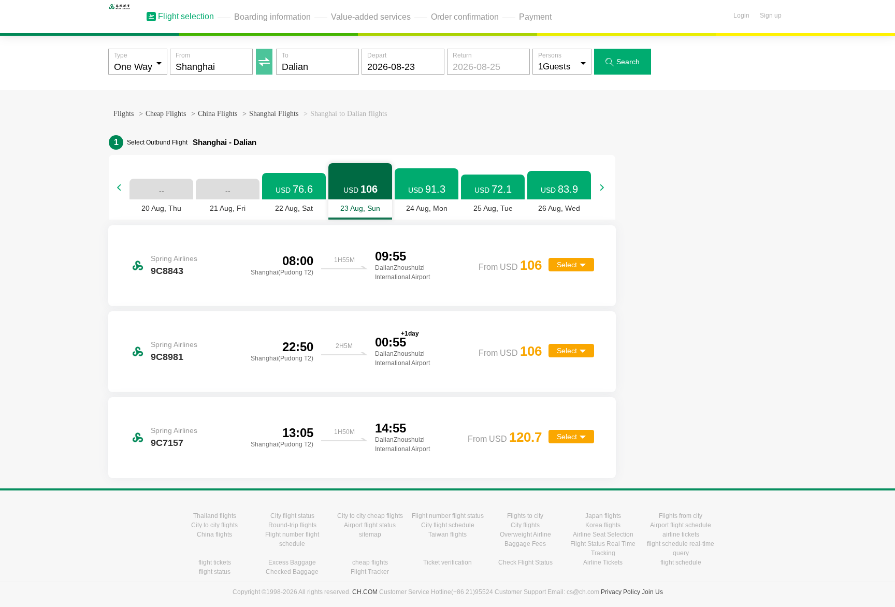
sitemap (370, 534)
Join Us (652, 592)
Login (741, 15)
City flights (525, 525)
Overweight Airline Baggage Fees (525, 539)
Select (567, 265)
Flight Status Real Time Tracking (603, 548)
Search (622, 61)
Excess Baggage (292, 562)
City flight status (292, 515)
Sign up (771, 15)
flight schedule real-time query (680, 548)
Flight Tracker (370, 571)
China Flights (217, 114)
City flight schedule (447, 525)
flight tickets (214, 562)
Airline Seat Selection (603, 534)
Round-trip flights (292, 525)
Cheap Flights (166, 114)
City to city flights (214, 525)
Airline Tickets (603, 562)
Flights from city (680, 515)
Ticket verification (447, 562)
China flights (214, 534)
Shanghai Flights (273, 114)
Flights (123, 114)
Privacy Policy (620, 592)
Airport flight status (370, 525)
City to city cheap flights (370, 515)
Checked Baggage (292, 571)
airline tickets (680, 534)
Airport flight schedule (680, 525)
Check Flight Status (525, 562)
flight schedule (680, 562)
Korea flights (602, 525)
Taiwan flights (447, 534)
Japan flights (603, 515)
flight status (214, 571)
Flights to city (525, 515)
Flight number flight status (448, 515)
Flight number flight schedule (292, 539)
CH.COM (365, 592)
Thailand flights (214, 515)
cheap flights (370, 562)
